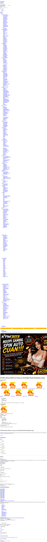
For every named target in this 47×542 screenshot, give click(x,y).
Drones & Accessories (5, 294)
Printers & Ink (3, 127)
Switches (4, 143)
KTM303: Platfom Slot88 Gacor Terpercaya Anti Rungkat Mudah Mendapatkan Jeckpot (12, 332)
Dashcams (4, 104)
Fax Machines (4, 242)
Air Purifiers (4, 115)
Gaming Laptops (5, 64)
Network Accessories (5, 149)
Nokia (4, 262)
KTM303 (3, 330)
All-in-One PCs (5, 50)
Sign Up (3, 10)
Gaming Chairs (5, 123)
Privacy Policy (3, 513)
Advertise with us (4, 514)
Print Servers (4, 151)
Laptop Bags (4, 69)
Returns (3, 507)
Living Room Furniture (6, 305)
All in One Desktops (5, 221)
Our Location (1, 3)
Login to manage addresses (3, 538)
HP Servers (4, 154)
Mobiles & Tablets (4, 71)
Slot (8, 388)
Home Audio (4, 98)
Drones (4, 175)
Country (1, 540)
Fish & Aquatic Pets (5, 203)
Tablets (4, 263)
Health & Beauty (4, 185)
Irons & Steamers (5, 113)
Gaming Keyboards (5, 125)
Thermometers (5, 191)
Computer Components (6, 209)
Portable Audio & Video (6, 94)
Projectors (4, 286)
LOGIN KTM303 (4, 331)
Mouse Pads (4, 40)
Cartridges (4, 136)
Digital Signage (5, 246)
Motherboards (4, 212)
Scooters (4, 180)
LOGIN (12, 328)
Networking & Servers (4, 139)
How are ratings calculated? (3, 459)
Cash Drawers (5, 164)
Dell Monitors (4, 54)
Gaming (4, 289)
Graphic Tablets (5, 41)
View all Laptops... (5, 66)
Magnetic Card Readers (6, 169)
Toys (3, 200)
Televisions (4, 88)
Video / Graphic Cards (5, 15)
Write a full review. (2, 463)
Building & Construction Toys (6, 177)
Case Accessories (5, 17)
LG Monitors (4, 52)
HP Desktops (4, 44)
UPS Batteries (4, 38)
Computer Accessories (4, 29)
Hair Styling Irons (5, 187)
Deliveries (3, 506)
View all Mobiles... (5, 75)
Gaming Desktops (5, 49)
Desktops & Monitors (4, 43)
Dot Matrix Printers (5, 129)
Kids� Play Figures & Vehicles (7, 178)
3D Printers (4, 133)
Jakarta (2, 1)
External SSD (4, 24)
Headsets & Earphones (6, 81)
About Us (3, 505)
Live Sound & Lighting (6, 156)
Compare (2, 405)
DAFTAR (35, 328)
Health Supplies (5, 202)
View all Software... (5, 174)
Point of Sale (4, 243)
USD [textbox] (9, 5)
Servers (4, 250)
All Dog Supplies (5, 197)
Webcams (4, 215)
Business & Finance (5, 172)
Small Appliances (5, 112)
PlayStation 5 (4, 290)
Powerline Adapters (5, 152)
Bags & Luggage (5, 184)
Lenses (4, 296)
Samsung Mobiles (5, 74)
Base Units (4, 163)
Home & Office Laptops (6, 224)
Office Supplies (3, 170)
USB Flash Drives (5, 26)
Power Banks (4, 83)
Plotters (4, 131)
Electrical (4, 316)
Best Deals (3, 207)
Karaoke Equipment (5, 162)
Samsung (4, 138)
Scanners (4, 130)
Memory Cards (5, 30)
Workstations (4, 225)
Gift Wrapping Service (4, 512)
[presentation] (0, 375)
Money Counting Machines (6, 168)
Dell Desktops (5, 45)
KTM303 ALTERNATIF (5, 14)
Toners (4, 135)
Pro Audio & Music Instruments (7, 299)
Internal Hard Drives (5, 25)
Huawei (4, 269)
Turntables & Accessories (6, 100)
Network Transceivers (5, 145)
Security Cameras (5, 102)
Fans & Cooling (5, 19)
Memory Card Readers (6, 35)
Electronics (3, 87)
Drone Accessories (5, 176)
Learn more (22, 402)
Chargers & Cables (5, 82)
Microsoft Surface (5, 79)
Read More (1, 435)
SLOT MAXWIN (4, 258)
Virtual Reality (5, 292)
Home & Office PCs (5, 219)
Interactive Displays (5, 245)
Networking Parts (5, 140)
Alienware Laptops (5, 63)
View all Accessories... (5, 86)
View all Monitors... (5, 57)
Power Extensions (5, 32)
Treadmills (4, 182)
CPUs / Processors (5, 16)
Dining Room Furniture (6, 109)
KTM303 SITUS (13, 396)
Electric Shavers (5, 189)
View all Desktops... (5, 51)
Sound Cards (4, 20)
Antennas (4, 147)
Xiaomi (4, 261)
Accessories (4, 67)
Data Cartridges (5, 28)
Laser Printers (4, 128)
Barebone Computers (5, 22)
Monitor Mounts (5, 56)
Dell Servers (4, 153)
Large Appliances (5, 117)
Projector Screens (5, 287)
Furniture (4, 106)
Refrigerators (4, 313)
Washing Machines (5, 118)
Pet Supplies (3, 192)
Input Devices (4, 39)
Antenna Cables (5, 148)
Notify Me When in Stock (3, 425)
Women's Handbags (5, 183)
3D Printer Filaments (5, 134)
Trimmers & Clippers (5, 188)
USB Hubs (4, 31)
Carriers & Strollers (5, 201)
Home (2, 105)
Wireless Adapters (5, 141)
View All (4, 213)
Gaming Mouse (5, 126)
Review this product (2, 462)
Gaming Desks (5, 107)
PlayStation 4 (4, 291)
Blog (2, 511)
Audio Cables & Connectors (6, 159)
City (0, 541)
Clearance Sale (3, 326)
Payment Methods (4, 509)
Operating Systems (5, 171)
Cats (3, 198)
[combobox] (9, 5)
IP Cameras (4, 144)
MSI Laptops (4, 62)
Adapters (4, 33)
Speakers (4, 216)
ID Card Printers (5, 132)
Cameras (4, 295)
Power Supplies (5, 21)
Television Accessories (5, 288)
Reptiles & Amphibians (6, 205)
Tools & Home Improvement (6, 110)
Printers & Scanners (5, 235)
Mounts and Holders (5, 85)
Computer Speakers (5, 36)
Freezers (4, 119)
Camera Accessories (5, 297)
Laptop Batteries (5, 68)
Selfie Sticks (4, 84)
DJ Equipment (5, 158)
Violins (4, 161)
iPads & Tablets (5, 77)
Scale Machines (5, 167)
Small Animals (5, 206)
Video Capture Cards (5, 18)
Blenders (4, 114)
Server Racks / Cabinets (6, 146)
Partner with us (3, 515)
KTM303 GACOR (24, 396)
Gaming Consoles (5, 122)
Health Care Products (5, 190)
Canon (4, 137)
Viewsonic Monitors (5, 55)
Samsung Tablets (5, 78)
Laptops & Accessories (6, 223)
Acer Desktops (5, 47)
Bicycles (4, 181)
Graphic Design (5, 173)
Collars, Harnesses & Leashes (6, 195)
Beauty (4, 186)
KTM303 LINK (36, 396)
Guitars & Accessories (5, 157)
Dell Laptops (4, 60)
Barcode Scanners (5, 165)
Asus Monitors (5, 53)
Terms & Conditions (6, 525)
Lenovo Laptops (5, 61)
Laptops (4, 58)
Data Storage (4, 23)
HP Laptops (4, 59)
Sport (2, 179)
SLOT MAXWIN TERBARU (32, 388)
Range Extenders (5, 150)
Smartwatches (4, 76)
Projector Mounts (5, 90)
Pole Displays (4, 166)
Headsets (4, 37)
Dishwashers (4, 120)
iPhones (4, 72)
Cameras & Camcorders (6, 92)
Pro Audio (3, 155)
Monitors (4, 222)
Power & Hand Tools (5, 111)
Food (3, 193)
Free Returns (1, 2)
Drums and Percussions (6, 160)
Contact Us (3, 504)
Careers (3, 508)
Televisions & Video (5, 284)
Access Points (4, 142)
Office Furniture (5, 108)
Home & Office (5, 48)
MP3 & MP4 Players (5, 96)
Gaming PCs (4, 220)
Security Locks (5, 70)
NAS (3, 27)
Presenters (4, 42)
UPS (3, 34)
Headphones (4, 217)
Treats (4, 194)
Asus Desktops (5, 46)
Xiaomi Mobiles (5, 73)
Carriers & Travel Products (6, 196)
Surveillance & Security (6, 300)
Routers (4, 247)
